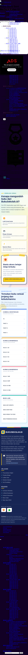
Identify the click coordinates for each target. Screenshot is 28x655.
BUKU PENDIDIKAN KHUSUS (15, 90)
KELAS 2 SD (6, 352)
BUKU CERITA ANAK (12, 99)
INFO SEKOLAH (8, 645)
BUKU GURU (7, 26)
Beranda (2, 13)
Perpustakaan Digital (8, 472)
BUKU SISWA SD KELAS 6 (14, 135)
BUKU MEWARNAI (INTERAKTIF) (14, 629)
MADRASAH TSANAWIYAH (11, 106)
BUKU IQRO (9, 86)
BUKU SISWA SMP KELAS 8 (14, 169)
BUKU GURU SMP (11, 38)
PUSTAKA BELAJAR (15, 18)
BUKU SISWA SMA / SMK (13, 609)
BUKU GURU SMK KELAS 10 (14, 151)
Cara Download (7, 526)
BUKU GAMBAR (14, 94)
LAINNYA (9, 17)
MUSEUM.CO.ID (14, 24)
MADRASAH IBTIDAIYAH (10, 104)
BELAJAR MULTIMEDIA (10, 78)
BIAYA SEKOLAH (11, 116)
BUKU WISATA (13, 102)
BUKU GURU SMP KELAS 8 (14, 167)
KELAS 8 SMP (6, 381)
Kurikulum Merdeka (7, 490)
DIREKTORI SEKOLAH (12, 647)
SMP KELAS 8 (13, 40)
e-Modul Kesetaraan (8, 493)
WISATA (8, 95)
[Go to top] (0, 539)
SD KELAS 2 (13, 31)
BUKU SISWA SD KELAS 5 (14, 131)
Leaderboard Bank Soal (15, 14)
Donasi (5, 528)
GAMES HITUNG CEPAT (16, 103)
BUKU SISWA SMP (11, 602)
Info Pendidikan (6, 482)
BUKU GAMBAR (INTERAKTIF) (18, 626)
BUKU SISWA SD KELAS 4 (14, 127)
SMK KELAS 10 (13, 49)
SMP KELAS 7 (13, 39)
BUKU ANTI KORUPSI (12, 82)
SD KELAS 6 (13, 36)
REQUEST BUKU (14, 21)
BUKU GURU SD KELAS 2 (13, 117)
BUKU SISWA (7, 589)
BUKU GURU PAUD (7, 409)
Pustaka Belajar (7, 475)
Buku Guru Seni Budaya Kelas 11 (9, 53)
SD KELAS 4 (13, 33)
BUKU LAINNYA (7, 79)
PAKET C (9, 102)
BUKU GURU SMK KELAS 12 (14, 159)
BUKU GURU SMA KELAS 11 (14, 142)
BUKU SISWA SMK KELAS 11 (14, 156)
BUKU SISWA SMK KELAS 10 (14, 152)
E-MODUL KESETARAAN (16, 623)
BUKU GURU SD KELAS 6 (13, 134)
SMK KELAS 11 (7, 153)
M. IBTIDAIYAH (13, 600)
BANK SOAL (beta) (11, 11)
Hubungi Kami (7, 529)
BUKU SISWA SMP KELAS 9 (14, 173)
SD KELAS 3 (13, 32)
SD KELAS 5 (13, 35)
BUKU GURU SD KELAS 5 (13, 130)
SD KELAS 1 (13, 29)
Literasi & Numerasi (8, 495)
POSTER (8, 93)
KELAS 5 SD (6, 361)
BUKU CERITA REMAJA (16, 101)
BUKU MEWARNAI (14, 98)
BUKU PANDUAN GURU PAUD (18, 105)
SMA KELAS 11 (13, 46)
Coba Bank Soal (13, 550)
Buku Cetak (6, 497)
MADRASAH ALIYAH (9, 103)
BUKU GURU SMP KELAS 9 (14, 172)
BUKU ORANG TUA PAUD (9, 414)
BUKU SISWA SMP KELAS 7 (14, 165)
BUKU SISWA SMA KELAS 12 (14, 148)
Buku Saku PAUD (7, 500)
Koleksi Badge (13, 15)
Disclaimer (6, 532)
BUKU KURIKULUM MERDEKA (15, 621)
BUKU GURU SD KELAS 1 (13, 110)
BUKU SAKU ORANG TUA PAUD (15, 92)
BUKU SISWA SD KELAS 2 (14, 118)
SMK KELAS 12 (13, 52)
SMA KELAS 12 (13, 47)
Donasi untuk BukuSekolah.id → (13, 280)
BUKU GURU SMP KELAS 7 (14, 163)
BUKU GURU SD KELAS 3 (13, 121)
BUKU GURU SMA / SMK (13, 43)
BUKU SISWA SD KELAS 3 (14, 123)
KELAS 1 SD (6, 347)
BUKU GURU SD (11, 28)
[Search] (4, 119)
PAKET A (8, 99)
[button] (2, 16)
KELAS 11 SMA (6, 390)
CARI (21, 653)
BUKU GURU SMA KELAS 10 (14, 138)
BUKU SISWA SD (11, 591)
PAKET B (9, 100)
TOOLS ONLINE (14, 22)
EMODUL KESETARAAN (10, 96)
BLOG (11, 20)
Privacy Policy (7, 531)
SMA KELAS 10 (13, 45)
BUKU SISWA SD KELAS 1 (14, 111)
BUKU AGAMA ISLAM (12, 81)
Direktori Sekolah (7, 480)
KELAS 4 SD (6, 356)
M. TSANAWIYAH (14, 607)
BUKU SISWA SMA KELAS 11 (14, 144)
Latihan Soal (6, 477)
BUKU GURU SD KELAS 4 (13, 125)
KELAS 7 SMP (6, 376)
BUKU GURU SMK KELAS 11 (14, 155)
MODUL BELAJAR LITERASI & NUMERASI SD (18, 643)
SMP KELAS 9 (13, 42)
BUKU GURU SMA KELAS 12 (14, 146)
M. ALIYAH (12, 619)
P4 (7, 97)
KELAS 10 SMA (7, 385)
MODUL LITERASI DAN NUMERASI (13, 107)
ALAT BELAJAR (8, 547)
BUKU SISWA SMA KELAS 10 (14, 139)
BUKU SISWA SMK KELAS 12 (14, 160)
